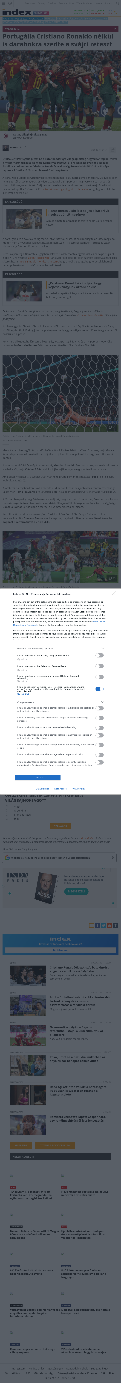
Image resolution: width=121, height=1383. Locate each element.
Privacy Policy (78, 788)
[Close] (115, 594)
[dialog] (60, 691)
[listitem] (60, 648)
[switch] (99, 655)
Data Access (60, 788)
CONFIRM (38, 777)
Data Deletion (42, 788)
